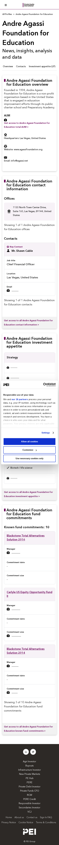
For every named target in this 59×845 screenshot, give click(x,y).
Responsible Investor (29, 803)
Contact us (31, 817)
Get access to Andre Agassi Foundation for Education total (27, 125)
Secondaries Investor (29, 808)
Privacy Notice (8, 822)
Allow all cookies (29, 441)
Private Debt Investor (29, 787)
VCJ (29, 812)
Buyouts (29, 766)
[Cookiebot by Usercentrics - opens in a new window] (43, 385)
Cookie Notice (25, 822)
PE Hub (30, 778)
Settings (46, 432)
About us (19, 817)
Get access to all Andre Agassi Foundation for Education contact (28, 323)
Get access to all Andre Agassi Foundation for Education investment (28, 494)
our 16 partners (20, 399)
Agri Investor (29, 761)
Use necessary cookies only (29, 458)
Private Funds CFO (29, 791)
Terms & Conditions (46, 822)
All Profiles (7, 14)
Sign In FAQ (46, 817)
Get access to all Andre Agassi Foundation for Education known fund (28, 729)
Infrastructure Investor (29, 770)
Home (9, 817)
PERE (29, 782)
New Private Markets (29, 774)
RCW (29, 795)
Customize (27, 450)
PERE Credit (29, 799)
